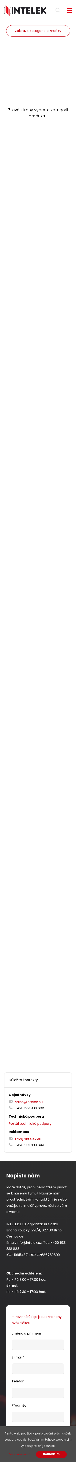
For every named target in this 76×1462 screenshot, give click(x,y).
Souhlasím (51, 1454)
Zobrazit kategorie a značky (38, 30)
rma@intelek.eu (28, 1139)
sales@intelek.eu (29, 1102)
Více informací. (20, 1454)
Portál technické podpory (30, 1123)
